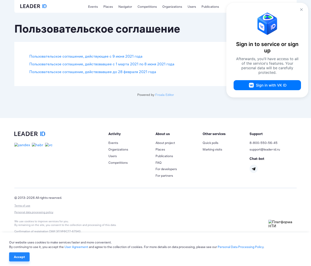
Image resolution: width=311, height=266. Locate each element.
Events (93, 7)
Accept (19, 257)
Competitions (147, 7)
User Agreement (76, 247)
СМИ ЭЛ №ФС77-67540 (65, 231)
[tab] (132, 134)
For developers (166, 169)
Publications (210, 7)
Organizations (172, 7)
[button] (132, 134)
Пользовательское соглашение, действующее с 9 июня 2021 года (85, 56)
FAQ (159, 163)
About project (165, 143)
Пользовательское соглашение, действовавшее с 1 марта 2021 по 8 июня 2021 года (101, 64)
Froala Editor (164, 95)
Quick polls (210, 143)
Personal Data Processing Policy (240, 247)
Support (256, 134)
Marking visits (212, 149)
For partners (164, 176)
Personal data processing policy (33, 212)
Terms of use (22, 205)
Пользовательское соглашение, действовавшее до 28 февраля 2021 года (92, 71)
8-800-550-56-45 (264, 143)
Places (108, 7)
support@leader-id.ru (265, 149)
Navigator (125, 7)
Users (192, 7)
